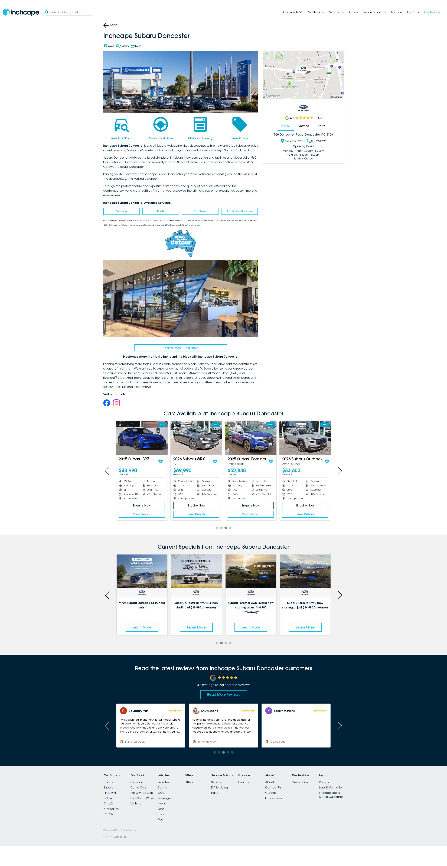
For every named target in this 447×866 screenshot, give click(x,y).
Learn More (142, 627)
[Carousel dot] (217, 528)
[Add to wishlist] (160, 461)
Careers (270, 792)
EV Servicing (219, 787)
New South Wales (142, 798)
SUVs (161, 792)
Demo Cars (138, 787)
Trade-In (200, 211)
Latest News (273, 798)
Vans (161, 809)
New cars (136, 782)
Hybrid (162, 803)
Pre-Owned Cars (141, 792)
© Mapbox (336, 97)
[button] (296, 726)
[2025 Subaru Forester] (250, 438)
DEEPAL (108, 798)
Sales (286, 126)
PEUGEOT (110, 792)
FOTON (108, 814)
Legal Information (331, 787)
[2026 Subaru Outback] (305, 438)
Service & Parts (372, 12)
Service (121, 211)
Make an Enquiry (200, 138)
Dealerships (432, 12)
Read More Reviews (223, 694)
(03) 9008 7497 (319, 140)
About (411, 12)
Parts (160, 211)
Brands (108, 782)
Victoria (135, 803)
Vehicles (334, 12)
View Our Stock (121, 138)
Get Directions (294, 140)
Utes (161, 814)
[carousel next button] (339, 471)
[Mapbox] (272, 96)
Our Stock (313, 12)
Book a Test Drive (160, 138)
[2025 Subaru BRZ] (142, 438)
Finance (396, 12)
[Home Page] (21, 12)
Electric (163, 787)
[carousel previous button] (108, 471)
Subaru (108, 787)
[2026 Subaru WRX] (196, 438)
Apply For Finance (239, 211)
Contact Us (273, 787)
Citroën (109, 803)
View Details (142, 514)
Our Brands (290, 12)
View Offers (239, 138)
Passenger (165, 798)
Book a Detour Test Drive (180, 348)
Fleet (161, 819)
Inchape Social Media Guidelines (331, 794)
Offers (353, 12)
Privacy (324, 782)
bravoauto (111, 809)
